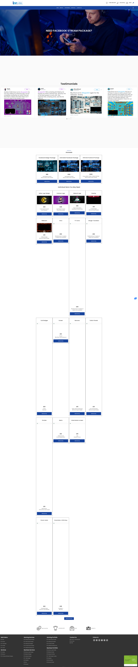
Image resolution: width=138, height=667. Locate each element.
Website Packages (28, 654)
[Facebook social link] (94, 640)
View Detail (47, 181)
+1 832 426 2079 (61, 628)
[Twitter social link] (97, 640)
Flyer (26, 662)
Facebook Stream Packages (29, 639)
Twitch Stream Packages (29, 641)
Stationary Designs (28, 656)
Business (3, 654)
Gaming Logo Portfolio (52, 641)
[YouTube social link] (102, 640)
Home (3, 639)
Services (3, 641)
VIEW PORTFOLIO (69, 618)
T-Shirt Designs (27, 658)
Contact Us (93, 628)
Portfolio (3, 645)
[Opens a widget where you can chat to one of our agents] (131, 661)
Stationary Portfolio (51, 654)
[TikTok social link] (107, 640)
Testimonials (4, 643)
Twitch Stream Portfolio (52, 639)
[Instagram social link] (99, 640)
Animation (27, 660)
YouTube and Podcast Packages (7, 656)
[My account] (133, 8)
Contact (3, 647)
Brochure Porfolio (51, 662)
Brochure (26, 664)
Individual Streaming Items (29, 647)
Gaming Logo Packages (29, 643)
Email (76, 628)
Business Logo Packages (29, 652)
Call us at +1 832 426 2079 (75, 639)
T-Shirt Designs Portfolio (52, 656)
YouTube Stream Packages (29, 645)
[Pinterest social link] (104, 640)
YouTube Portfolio (51, 643)
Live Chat (72, 641)
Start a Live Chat (45, 628)
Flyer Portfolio (50, 660)
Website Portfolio (51, 652)
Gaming (3, 652)
